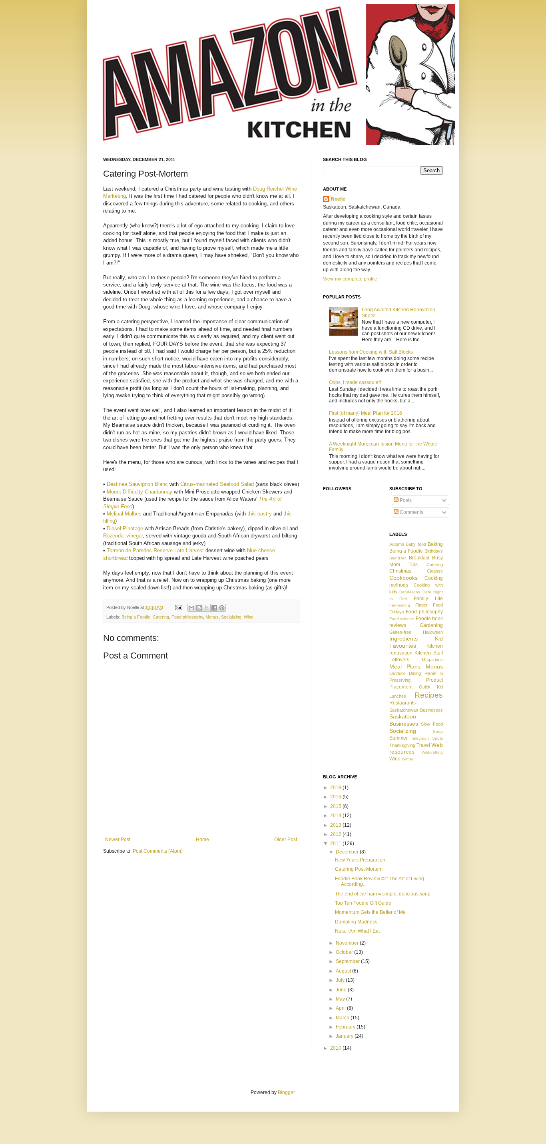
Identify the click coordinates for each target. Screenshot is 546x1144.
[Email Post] (178, 607)
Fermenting (399, 605)
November (348, 943)
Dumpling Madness (356, 922)
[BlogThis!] (199, 608)
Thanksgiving (402, 745)
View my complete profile (350, 279)
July (341, 980)
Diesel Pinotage (125, 528)
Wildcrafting (432, 752)
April (341, 1008)
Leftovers (399, 660)
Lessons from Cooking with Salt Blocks (371, 352)
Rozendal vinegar (123, 536)
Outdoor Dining (405, 673)
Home (202, 839)
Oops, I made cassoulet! (355, 382)
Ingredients (403, 638)
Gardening (431, 625)
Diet (403, 598)
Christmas (400, 571)
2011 (336, 843)
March (343, 1018)
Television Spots (427, 738)
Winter (407, 759)
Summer (398, 738)
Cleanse (435, 571)
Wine (248, 617)
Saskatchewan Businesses (416, 710)
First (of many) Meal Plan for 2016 (365, 413)
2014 (336, 815)
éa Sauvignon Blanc (145, 484)
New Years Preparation (360, 860)
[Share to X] (207, 608)
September (348, 961)
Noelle (338, 199)
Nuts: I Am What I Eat (357, 931)
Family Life (428, 598)
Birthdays (433, 551)
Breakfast (419, 558)
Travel (423, 745)
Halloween (433, 632)
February (346, 1027)
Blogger (286, 1092)
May (341, 999)
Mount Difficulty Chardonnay (139, 492)
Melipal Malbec (124, 514)
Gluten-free (400, 632)
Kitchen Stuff (428, 653)
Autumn (396, 544)
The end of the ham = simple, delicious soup (382, 894)
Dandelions (409, 592)
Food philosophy (187, 617)
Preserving (399, 680)
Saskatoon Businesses (403, 720)
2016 (336, 797)
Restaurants (402, 703)
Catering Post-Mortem (359, 869)
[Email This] (191, 608)
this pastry (259, 514)
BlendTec (398, 558)
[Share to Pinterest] (222, 608)
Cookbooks (403, 578)
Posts (405, 500)
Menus (212, 617)
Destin (114, 484)
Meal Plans (405, 666)
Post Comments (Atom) (158, 851)
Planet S (433, 673)
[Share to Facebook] (214, 608)
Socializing (231, 617)
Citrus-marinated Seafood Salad (217, 484)
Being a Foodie (136, 617)
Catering (161, 617)
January (345, 1036)
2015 (336, 806)
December (348, 852)
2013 (336, 825)
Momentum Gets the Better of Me (370, 912)
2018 (336, 787)
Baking (435, 544)
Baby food (416, 544)
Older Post (285, 839)
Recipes (428, 695)
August (344, 971)
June (342, 990)
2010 (336, 1048)
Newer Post (117, 839)
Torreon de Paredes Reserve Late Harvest (155, 550)
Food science (401, 619)
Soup (438, 731)
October (345, 952)
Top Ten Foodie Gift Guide (363, 903)
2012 (336, 834)
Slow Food (432, 724)
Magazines (432, 659)
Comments (411, 512)
